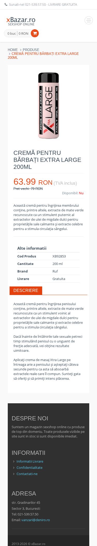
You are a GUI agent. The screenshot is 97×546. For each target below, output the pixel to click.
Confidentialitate (29, 467)
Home (13, 50)
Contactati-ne (27, 473)
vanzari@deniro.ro (35, 520)
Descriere (25, 290)
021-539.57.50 (35, 4)
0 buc (12, 34)
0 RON (23, 33)
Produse (31, 50)
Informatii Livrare (30, 461)
